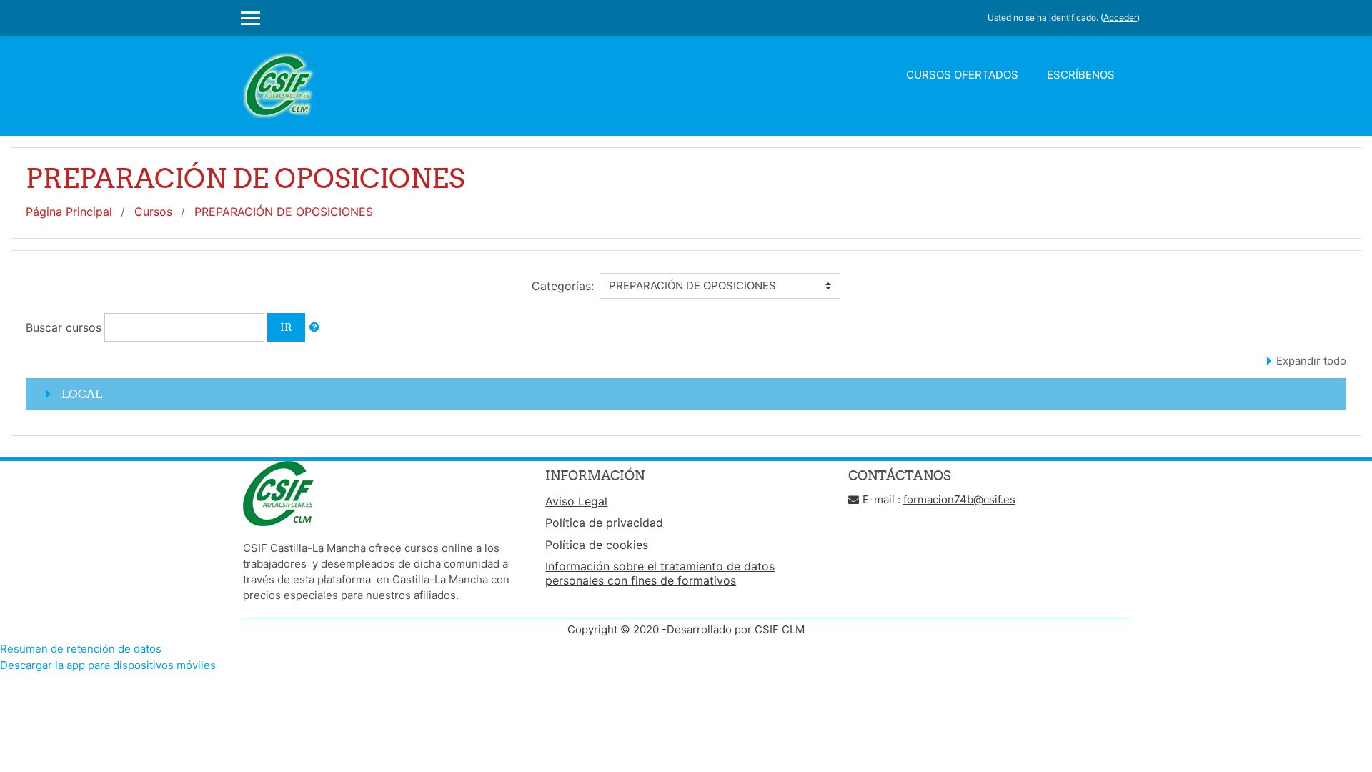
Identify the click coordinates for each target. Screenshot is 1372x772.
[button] (314, 328)
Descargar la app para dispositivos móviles (108, 665)
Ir (286, 327)
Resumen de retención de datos (80, 648)
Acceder (1120, 17)
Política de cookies (596, 545)
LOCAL (81, 394)
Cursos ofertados (962, 74)
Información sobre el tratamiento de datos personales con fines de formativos (660, 573)
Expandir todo (1311, 360)
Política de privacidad (604, 522)
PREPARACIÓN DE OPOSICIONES (283, 211)
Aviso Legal (576, 501)
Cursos (153, 211)
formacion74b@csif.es (959, 499)
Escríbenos (1081, 74)
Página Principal (69, 211)
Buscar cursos (63, 327)
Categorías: (563, 286)
